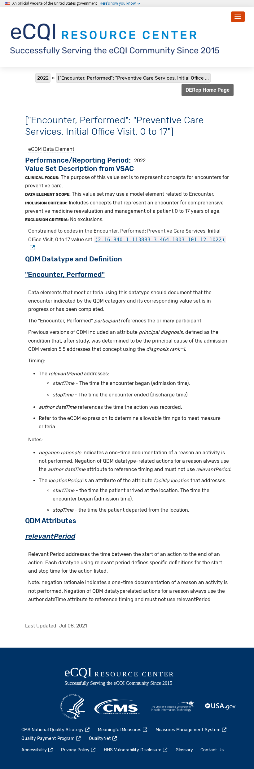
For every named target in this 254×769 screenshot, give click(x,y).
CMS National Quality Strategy (52, 729)
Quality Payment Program (48, 738)
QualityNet (100, 738)
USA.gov (220, 706)
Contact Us (212, 750)
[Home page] (116, 37)
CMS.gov (117, 706)
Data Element (58, 149)
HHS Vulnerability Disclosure (132, 750)
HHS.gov (72, 706)
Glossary (184, 750)
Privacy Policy (75, 750)
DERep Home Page (208, 90)
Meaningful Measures (119, 729)
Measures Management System (188, 729)
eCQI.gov (126, 677)
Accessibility (34, 750)
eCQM (35, 149)
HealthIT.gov (173, 706)
